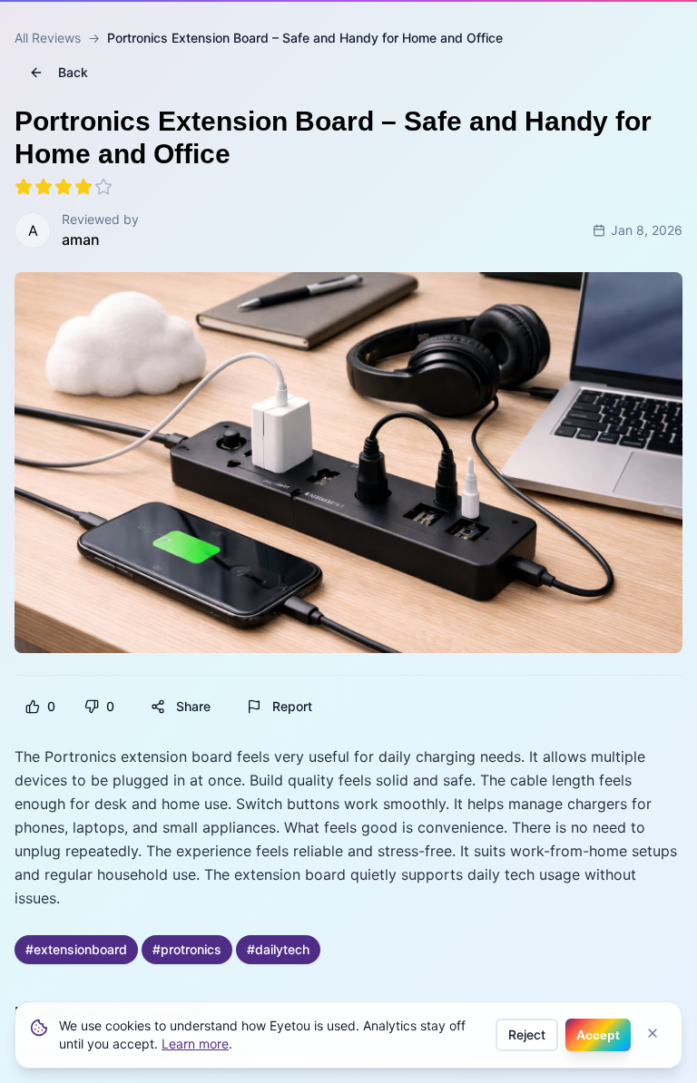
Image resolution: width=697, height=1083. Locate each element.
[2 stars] (43, 187)
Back (73, 72)
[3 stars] (63, 187)
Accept (598, 1035)
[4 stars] (83, 187)
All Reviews (48, 37)
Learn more (195, 1043)
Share (193, 706)
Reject (526, 1034)
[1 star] (24, 187)
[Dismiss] (652, 1033)
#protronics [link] (186, 949)
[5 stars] (103, 187)
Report (292, 706)
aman (81, 239)
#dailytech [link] (278, 949)
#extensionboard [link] (76, 949)
